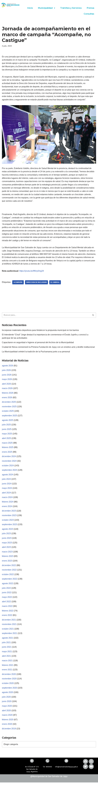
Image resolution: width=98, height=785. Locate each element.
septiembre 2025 (9, 415)
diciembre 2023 (9, 511)
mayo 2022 (7, 597)
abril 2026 (6, 384)
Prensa (90, 8)
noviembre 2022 (9, 570)
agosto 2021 (7, 638)
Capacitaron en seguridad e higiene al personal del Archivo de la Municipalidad (38, 342)
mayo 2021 (7, 651)
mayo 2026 (7, 379)
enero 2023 (7, 561)
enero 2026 (7, 397)
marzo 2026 (7, 388)
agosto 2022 (7, 583)
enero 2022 (7, 615)
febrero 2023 (7, 556)
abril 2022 (6, 601)
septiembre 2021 (9, 633)
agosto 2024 (7, 474)
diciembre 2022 (9, 565)
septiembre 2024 (9, 470)
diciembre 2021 (9, 620)
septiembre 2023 (9, 524)
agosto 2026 (7, 366)
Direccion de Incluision (36, 282)
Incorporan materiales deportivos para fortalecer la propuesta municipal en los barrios (40, 330)
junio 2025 (6, 429)
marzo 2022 (7, 606)
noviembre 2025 (9, 406)
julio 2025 (6, 425)
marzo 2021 (7, 660)
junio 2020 (6, 701)
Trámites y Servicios (71, 8)
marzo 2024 (7, 497)
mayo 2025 (7, 434)
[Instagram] (91, 761)
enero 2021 (7, 670)
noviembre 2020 (9, 679)
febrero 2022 (7, 611)
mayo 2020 (7, 706)
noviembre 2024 (9, 461)
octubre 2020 (8, 683)
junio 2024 (6, 484)
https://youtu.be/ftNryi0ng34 (31, 271)
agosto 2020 (7, 692)
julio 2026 (6, 370)
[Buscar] (93, 315)
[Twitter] (85, 766)
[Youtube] (91, 766)
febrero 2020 (7, 719)
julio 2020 (6, 697)
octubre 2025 (8, 411)
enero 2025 (7, 452)
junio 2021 (6, 647)
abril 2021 (6, 656)
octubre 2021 (8, 629)
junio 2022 (6, 592)
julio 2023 (6, 533)
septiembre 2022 (9, 579)
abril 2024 (6, 493)
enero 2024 (7, 506)
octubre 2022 (8, 574)
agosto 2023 (7, 529)
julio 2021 (6, 642)
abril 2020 (6, 710)
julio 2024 (6, 479)
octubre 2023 (8, 520)
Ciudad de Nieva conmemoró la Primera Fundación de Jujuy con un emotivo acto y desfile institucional (48, 347)
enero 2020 (7, 724)
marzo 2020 (7, 715)
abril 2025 (6, 438)
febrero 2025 (7, 447)
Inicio (30, 8)
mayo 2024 (7, 488)
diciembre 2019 (9, 729)
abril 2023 (6, 547)
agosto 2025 (7, 420)
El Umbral (55, 282)
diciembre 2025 (9, 402)
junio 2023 (6, 538)
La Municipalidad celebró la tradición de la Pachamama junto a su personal (36, 352)
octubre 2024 (8, 465)
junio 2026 (6, 375)
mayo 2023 (7, 543)
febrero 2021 (7, 665)
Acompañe (18, 282)
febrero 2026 (7, 393)
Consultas (89, 14)
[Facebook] (85, 761)
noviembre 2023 (9, 515)
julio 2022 (6, 588)
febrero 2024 (7, 502)
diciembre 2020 (9, 674)
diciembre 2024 (9, 456)
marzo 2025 (7, 443)
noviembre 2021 (9, 624)
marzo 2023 (7, 552)
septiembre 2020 (9, 688)
